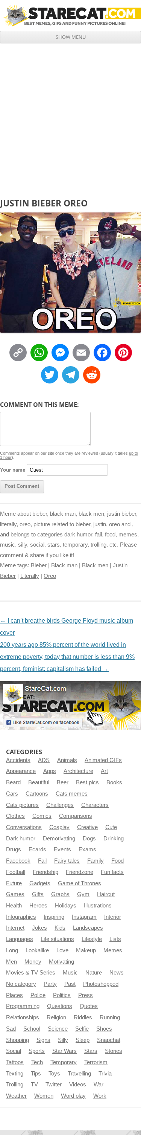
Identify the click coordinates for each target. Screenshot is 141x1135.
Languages (19, 939)
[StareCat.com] (70, 15)
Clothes (15, 816)
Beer (62, 782)
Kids (60, 928)
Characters (95, 805)
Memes (112, 950)
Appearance (21, 771)
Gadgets (39, 883)
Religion (56, 1017)
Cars (12, 794)
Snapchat (108, 1040)
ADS (44, 760)
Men (11, 962)
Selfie (82, 1029)
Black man (64, 565)
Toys (54, 1074)
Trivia (105, 1074)
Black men (95, 565)
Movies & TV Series (30, 973)
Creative (87, 827)
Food (117, 861)
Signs (43, 1040)
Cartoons (37, 794)
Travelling (79, 1074)
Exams (87, 849)
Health (14, 906)
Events (62, 849)
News (116, 973)
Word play (73, 1096)
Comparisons (75, 816)
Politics (62, 995)
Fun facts (112, 872)
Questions (59, 1006)
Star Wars (64, 1051)
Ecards (37, 849)
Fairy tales (67, 861)
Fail (42, 861)
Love (62, 950)
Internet (15, 928)
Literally (29, 576)
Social (13, 1051)
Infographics (21, 917)
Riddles (83, 1017)
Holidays (65, 906)
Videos (77, 1085)
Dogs (89, 839)
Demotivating (59, 839)
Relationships (22, 1017)
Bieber (39, 565)
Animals (67, 760)
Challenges (60, 805)
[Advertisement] (70, 117)
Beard (13, 782)
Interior (112, 917)
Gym (83, 894)
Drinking (113, 839)
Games (15, 894)
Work (99, 1096)
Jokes (39, 928)
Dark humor (20, 839)
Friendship (45, 872)
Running (110, 1017)
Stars (90, 1051)
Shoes (104, 1029)
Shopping (17, 1040)
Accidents (18, 760)
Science (58, 1029)
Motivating (61, 962)
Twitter (53, 1085)
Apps (49, 771)
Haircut (106, 894)
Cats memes (72, 794)
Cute (111, 827)
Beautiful (38, 782)
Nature (93, 973)
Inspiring (54, 917)
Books (114, 782)
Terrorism (96, 1062)
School (31, 1029)
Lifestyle (92, 939)
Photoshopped (100, 984)
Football (15, 872)
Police (37, 995)
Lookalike (37, 950)
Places (14, 995)
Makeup (86, 950)
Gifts (38, 894)
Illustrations (98, 906)
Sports (37, 1051)
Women (43, 1096)
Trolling (14, 1085)
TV (34, 1085)
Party (50, 984)
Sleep (82, 1040)
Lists (115, 939)
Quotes (89, 1006)
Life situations (57, 939)
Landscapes (88, 928)
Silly (63, 1040)
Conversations (24, 827)
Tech (37, 1062)
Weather (16, 1096)
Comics (42, 816)
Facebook (18, 861)
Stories (113, 1051)
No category (21, 984)
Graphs (60, 894)
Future (14, 883)
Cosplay (59, 827)
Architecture (78, 771)
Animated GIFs (103, 760)
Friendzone (79, 872)
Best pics (87, 782)
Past (70, 984)
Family (95, 861)
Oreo (50, 576)
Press (85, 995)
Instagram (84, 917)
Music (70, 973)
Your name (12, 470)
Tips (36, 1074)
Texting (14, 1074)
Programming (22, 1006)
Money (32, 962)
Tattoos (15, 1062)
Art (104, 771)
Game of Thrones (79, 883)
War (98, 1085)
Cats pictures (22, 805)
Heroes (38, 906)
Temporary (63, 1062)
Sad (11, 1029)
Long (12, 950)
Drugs (13, 849)
